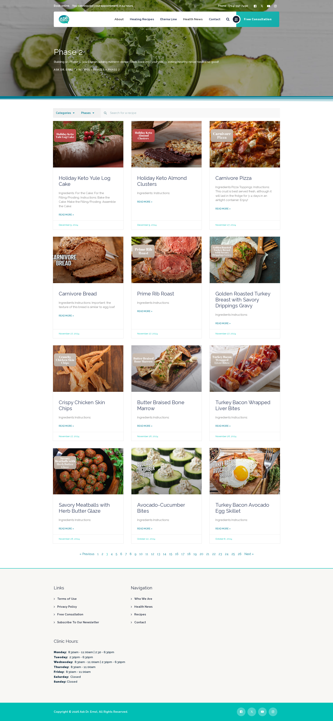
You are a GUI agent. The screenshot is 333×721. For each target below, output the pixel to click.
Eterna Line (168, 19)
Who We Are (143, 599)
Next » (249, 554)
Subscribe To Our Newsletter (78, 622)
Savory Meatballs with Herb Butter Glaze (84, 508)
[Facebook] (255, 6)
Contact (214, 19)
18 (189, 554)
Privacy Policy (67, 606)
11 (146, 554)
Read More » (66, 214)
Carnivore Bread (78, 294)
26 (239, 554)
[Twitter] (262, 6)
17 (182, 554)
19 (195, 554)
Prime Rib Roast (155, 294)
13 (158, 554)
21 (207, 554)
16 (176, 554)
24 (227, 554)
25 (233, 554)
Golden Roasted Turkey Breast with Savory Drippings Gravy (242, 300)
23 (220, 554)
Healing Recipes (142, 19)
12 (152, 554)
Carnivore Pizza (233, 178)
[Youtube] (269, 6)
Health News (143, 606)
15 (170, 554)
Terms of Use (67, 599)
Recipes (140, 614)
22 (214, 554)
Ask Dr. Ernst (88, 711)
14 (164, 554)
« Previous (87, 554)
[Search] (227, 19)
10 (141, 554)
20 (201, 554)
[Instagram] (275, 6)
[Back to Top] (324, 714)
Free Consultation (70, 614)
